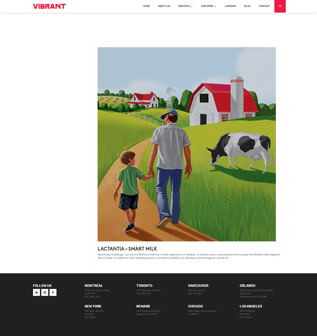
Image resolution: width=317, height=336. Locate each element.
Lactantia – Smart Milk (127, 249)
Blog (247, 6)
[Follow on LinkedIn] (36, 292)
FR (280, 6)
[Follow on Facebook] (53, 292)
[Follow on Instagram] (44, 292)
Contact (264, 6)
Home (146, 6)
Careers (230, 6)
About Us (164, 6)
